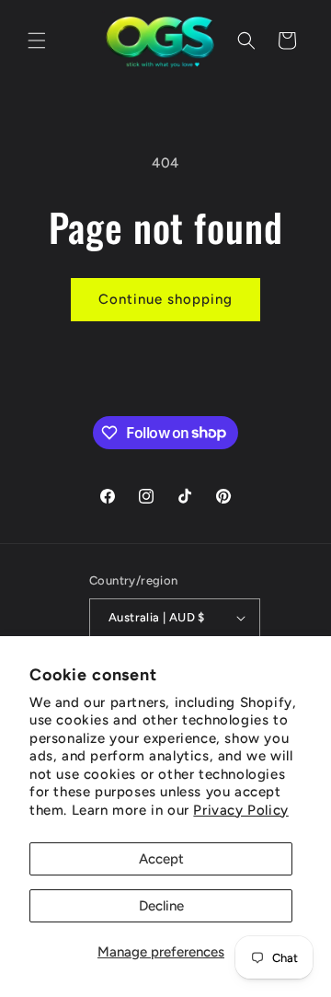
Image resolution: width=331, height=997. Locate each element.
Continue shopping (165, 299)
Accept (161, 859)
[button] (37, 40)
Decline (161, 906)
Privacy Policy (240, 810)
